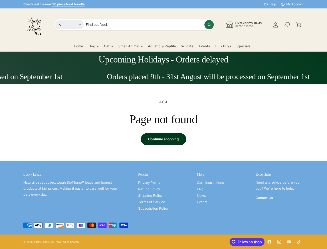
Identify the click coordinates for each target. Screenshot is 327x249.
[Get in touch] (287, 24)
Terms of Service (151, 202)
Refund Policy (149, 189)
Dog (92, 46)
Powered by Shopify (67, 241)
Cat (107, 46)
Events (202, 202)
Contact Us (264, 198)
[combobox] (150, 24)
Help (272, 4)
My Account (295, 4)
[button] (299, 24)
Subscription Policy (153, 208)
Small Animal (128, 46)
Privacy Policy (149, 183)
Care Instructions (210, 183)
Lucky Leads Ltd (43, 241)
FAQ (200, 189)
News (201, 195)
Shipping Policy (150, 195)
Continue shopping (163, 139)
